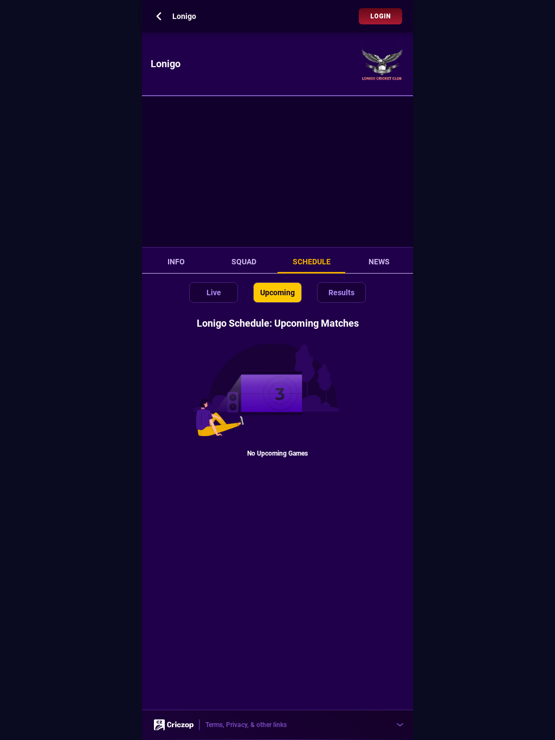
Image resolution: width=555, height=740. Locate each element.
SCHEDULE (312, 261)
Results (341, 292)
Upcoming (277, 292)
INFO (176, 261)
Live (213, 292)
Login (380, 16)
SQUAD (243, 261)
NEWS (379, 261)
